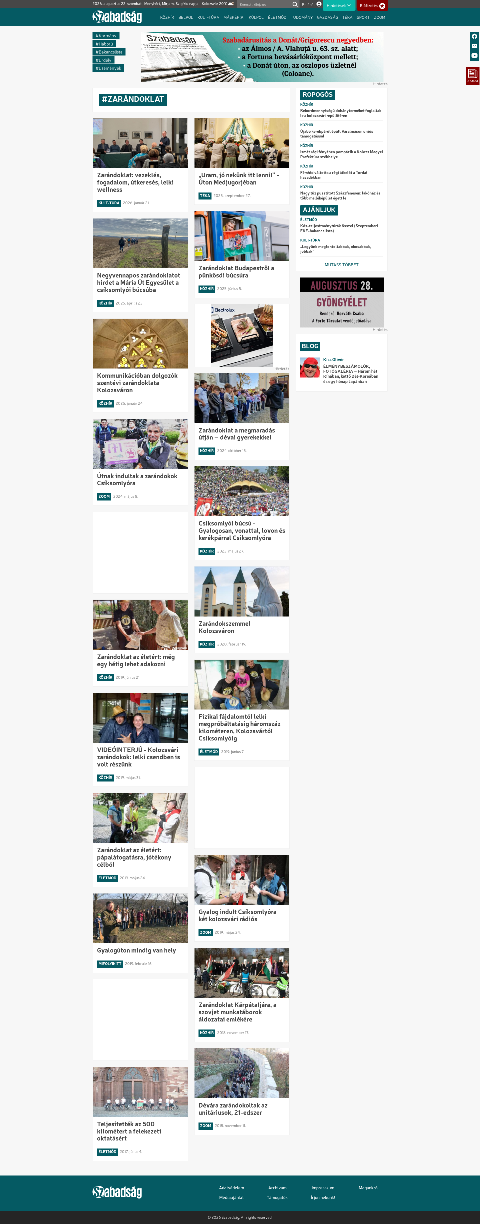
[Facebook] (474, 37)
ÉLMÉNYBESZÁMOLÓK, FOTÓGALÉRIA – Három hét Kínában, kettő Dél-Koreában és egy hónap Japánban (350, 374)
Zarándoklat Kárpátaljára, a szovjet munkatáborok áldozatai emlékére (237, 1012)
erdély (105, 60)
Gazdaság (327, 17)
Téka (347, 17)
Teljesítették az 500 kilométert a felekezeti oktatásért (129, 1131)
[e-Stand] (473, 76)
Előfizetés (369, 6)
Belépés (308, 4)
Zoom (379, 17)
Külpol (256, 17)
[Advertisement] (140, 552)
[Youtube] (474, 56)
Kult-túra (208, 17)
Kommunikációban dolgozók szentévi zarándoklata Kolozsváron (137, 383)
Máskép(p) (234, 17)
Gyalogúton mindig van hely (136, 951)
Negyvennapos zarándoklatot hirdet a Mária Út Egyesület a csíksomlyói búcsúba (138, 283)
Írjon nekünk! (323, 1198)
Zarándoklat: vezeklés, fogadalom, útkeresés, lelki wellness (135, 182)
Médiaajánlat (231, 1198)
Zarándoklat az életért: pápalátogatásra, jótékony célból (134, 857)
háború (106, 43)
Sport (363, 17)
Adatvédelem (231, 1188)
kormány (107, 35)
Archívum (277, 1188)
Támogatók (277, 1198)
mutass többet (342, 265)
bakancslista (110, 51)
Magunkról (369, 1188)
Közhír (167, 17)
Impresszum (323, 1188)
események (110, 68)
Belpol (185, 17)
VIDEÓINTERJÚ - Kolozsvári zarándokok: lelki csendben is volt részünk (138, 757)
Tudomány (302, 17)
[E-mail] (474, 46)
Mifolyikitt (110, 964)
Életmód (277, 17)
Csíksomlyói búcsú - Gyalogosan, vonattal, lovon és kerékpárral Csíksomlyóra (241, 531)
